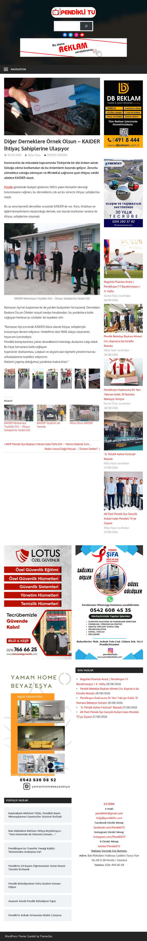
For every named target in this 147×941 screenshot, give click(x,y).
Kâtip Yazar (34, 155)
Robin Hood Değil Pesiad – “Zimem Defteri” (71, 449)
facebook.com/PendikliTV (109, 827)
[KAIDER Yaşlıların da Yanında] (51, 413)
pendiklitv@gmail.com (109, 813)
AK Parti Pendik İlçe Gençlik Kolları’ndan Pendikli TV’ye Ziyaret (120, 518)
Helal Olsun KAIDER (81, 422)
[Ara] (86, 26)
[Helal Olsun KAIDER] (84, 413)
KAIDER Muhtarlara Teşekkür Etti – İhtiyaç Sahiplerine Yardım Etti (17, 426)
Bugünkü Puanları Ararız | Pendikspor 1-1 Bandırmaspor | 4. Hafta (122, 286)
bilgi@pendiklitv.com (109, 818)
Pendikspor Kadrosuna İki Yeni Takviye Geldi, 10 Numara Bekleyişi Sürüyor (122, 394)
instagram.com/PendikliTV (109, 836)
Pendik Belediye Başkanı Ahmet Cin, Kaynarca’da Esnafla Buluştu (123, 341)
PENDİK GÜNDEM (57, 155)
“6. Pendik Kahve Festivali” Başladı (101, 707)
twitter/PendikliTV (109, 846)
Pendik (8, 187)
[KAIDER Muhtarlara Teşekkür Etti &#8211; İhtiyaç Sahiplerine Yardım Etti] (18, 413)
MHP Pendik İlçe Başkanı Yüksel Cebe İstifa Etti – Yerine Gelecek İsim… (48, 444)
